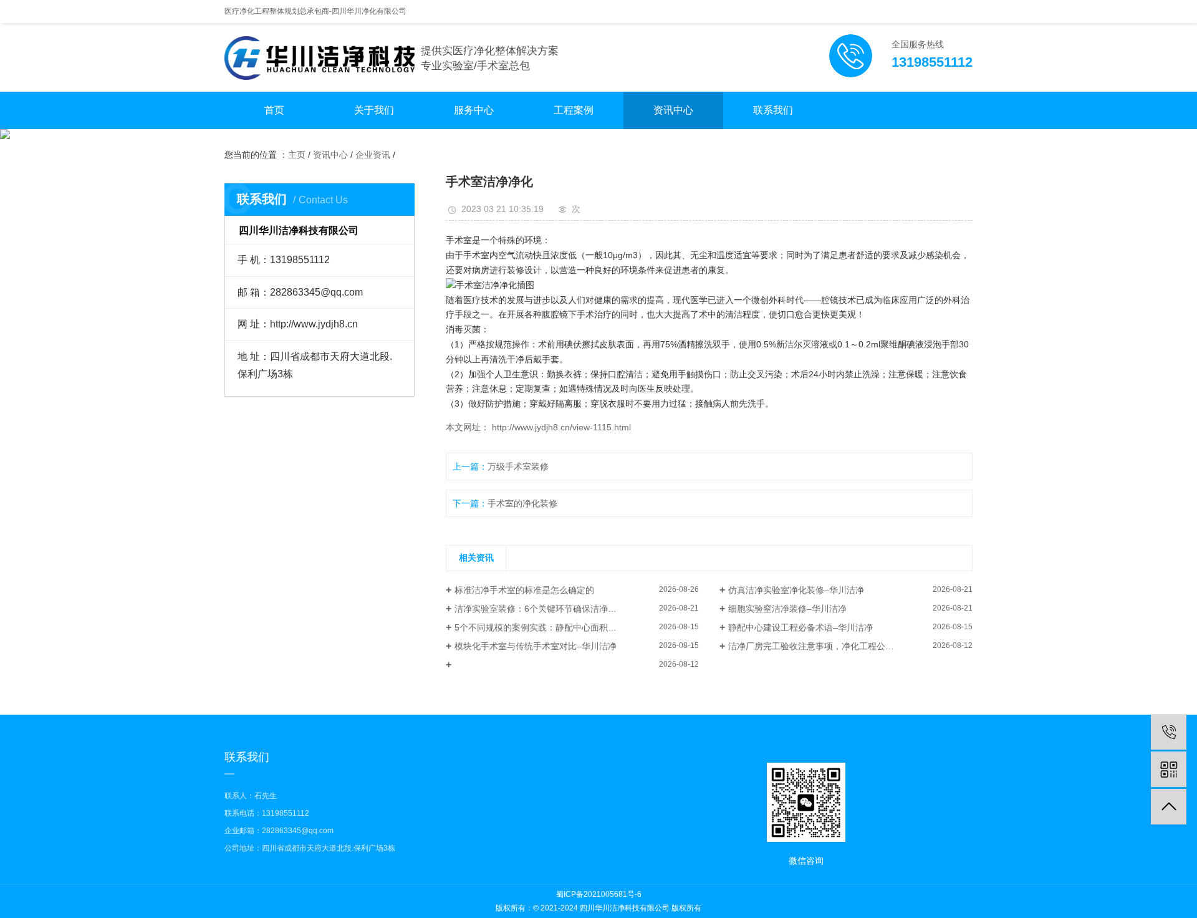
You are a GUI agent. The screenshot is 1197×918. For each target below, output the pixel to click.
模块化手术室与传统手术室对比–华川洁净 (535, 646)
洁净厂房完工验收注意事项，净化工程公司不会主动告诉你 (841, 646)
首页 (274, 110)
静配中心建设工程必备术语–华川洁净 (800, 627)
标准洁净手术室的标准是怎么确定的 (524, 590)
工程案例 (574, 110)
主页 (296, 155)
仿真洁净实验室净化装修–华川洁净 (796, 590)
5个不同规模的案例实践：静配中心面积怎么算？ (548, 627)
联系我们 (773, 110)
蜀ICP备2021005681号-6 (599, 894)
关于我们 (374, 110)
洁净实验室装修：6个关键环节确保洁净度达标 (544, 609)
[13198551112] (1168, 732)
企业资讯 (372, 155)
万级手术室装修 (518, 466)
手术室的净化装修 (522, 503)
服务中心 (474, 110)
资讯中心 (673, 110)
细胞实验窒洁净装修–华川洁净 (787, 609)
